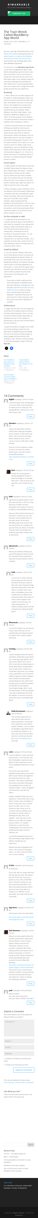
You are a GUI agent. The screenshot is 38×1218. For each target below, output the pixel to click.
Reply (31, 416)
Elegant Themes (18, 1213)
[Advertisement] (19, 1120)
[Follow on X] (17, 22)
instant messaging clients (22, 738)
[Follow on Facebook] (13, 22)
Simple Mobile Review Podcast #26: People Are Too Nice (26, 363)
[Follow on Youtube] (25, 22)
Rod (7, 41)
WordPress (19, 1215)
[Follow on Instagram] (21, 22)
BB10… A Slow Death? (11, 1157)
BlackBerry (22, 41)
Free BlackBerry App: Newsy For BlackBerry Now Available (9, 363)
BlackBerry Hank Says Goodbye (14, 1165)
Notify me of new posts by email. (17, 1065)
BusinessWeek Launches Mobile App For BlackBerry (10, 377)
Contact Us (19, 13)
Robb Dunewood (18, 711)
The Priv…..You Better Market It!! (15, 1154)
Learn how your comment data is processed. (19, 1082)
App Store (13, 907)
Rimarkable (23, 287)
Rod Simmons (14, 930)
